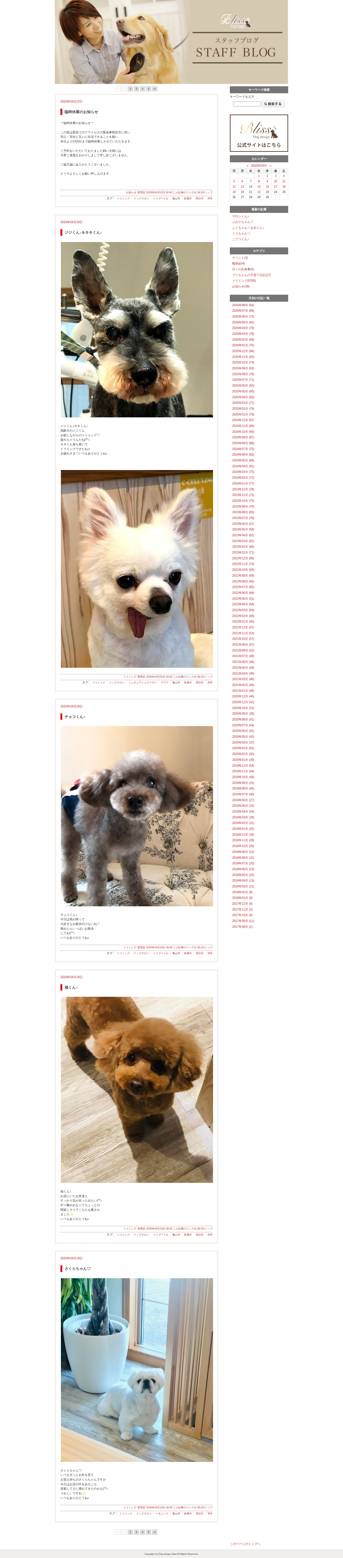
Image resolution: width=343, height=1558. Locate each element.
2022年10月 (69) (243, 569)
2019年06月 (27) (243, 800)
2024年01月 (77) (243, 483)
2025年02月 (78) (243, 408)
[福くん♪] (136, 1089)
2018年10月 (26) (243, 846)
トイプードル (160, 198)
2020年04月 (259, 165)
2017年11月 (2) (242, 909)
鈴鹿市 (188, 198)
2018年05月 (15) (243, 875)
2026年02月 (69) (243, 339)
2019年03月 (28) (243, 817)
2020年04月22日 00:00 (159, 192)
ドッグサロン (141, 198)
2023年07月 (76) (243, 518)
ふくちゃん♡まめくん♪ (248, 227)
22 (259, 192)
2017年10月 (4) (242, 915)
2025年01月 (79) (243, 414)
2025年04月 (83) (243, 397)
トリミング (123, 198)
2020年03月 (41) (243, 748)
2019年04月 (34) (243, 811)
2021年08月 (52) (243, 650)
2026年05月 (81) (243, 322)
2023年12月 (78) (243, 489)
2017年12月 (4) (242, 903)
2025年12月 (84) (243, 351)
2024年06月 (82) (243, 454)
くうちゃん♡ (241, 233)
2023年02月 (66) (243, 546)
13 (242, 186)
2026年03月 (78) (243, 334)
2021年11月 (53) (243, 633)
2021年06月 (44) (243, 662)
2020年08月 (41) (243, 719)
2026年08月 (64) (243, 305)
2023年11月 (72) (243, 495)
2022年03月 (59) (243, 610)
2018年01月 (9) (242, 898)
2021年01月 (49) (243, 690)
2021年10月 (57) (243, 639)
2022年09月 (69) (243, 575)
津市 (210, 198)
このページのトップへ (245, 1544)
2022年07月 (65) (243, 587)
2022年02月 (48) (243, 616)
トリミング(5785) (244, 280)
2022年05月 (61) (243, 598)
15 (259, 186)
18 (284, 186)
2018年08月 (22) (243, 857)
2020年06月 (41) (243, 731)
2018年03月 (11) (243, 886)
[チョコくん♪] (136, 816)
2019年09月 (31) (243, 783)
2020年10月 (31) (243, 708)
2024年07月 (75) (243, 449)
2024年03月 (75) (243, 472)
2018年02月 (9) (242, 892)
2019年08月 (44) (243, 788)
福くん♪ (71, 987)
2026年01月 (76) (243, 345)
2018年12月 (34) (243, 834)
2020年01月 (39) (243, 760)
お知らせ (131, 192)
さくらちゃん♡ (78, 1269)
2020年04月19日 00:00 (159, 1228)
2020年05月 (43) (243, 736)
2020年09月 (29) (243, 713)
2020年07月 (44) (243, 725)
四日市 (199, 198)
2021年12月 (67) (243, 627)
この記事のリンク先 (184, 192)
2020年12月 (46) (243, 696)
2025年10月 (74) (243, 362)
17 (275, 186)
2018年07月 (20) (243, 863)
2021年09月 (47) (243, 644)
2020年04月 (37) (243, 742)
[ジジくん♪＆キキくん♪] (136, 330)
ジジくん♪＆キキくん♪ (83, 232)
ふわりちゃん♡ (242, 222)
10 (275, 181)
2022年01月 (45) (243, 621)
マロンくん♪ (240, 216)
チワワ (164, 682)
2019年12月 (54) (243, 765)
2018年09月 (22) (243, 852)
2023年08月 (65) (243, 512)
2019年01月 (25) (243, 829)
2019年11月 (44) (243, 771)
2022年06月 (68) (243, 593)
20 (242, 192)
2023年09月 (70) (243, 506)
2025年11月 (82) (243, 357)
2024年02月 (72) (243, 477)
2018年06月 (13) (243, 869)
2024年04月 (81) (243, 466)
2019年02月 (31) (243, 823)
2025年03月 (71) (243, 403)
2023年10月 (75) (243, 500)
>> (154, 88)
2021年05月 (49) (243, 667)
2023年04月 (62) (243, 535)
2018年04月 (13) (243, 880)
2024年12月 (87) (243, 420)
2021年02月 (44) (243, 685)
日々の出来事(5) (243, 269)
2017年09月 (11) (243, 921)
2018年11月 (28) (243, 840)
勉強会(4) (238, 263)
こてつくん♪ (240, 239)
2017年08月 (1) (242, 926)
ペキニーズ (162, 1513)
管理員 (141, 192)
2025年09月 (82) (243, 368)
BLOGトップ (205, 192)
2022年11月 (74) (243, 564)
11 (283, 181)
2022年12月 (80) (243, 558)
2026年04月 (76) (243, 328)
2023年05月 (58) (243, 529)
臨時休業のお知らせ (81, 112)
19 (234, 192)
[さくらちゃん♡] (136, 1370)
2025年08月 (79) (243, 374)
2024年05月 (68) (243, 460)
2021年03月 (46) (243, 679)
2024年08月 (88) (243, 443)
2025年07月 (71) (243, 379)
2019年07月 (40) (243, 794)
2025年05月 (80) (243, 391)
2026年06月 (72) (243, 316)
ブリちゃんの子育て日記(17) (251, 275)
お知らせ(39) (240, 286)
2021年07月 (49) (243, 656)
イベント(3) (240, 258)
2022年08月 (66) (243, 581)
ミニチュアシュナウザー (143, 682)
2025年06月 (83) (243, 385)
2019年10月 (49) (243, 777)
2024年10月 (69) (243, 431)
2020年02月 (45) (243, 754)
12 (234, 186)
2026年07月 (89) (243, 310)
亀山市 (176, 198)
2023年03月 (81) (243, 541)
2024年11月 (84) (243, 426)
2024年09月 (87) (243, 437)
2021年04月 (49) (243, 673)
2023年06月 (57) (243, 524)
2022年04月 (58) (243, 604)
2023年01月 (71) (243, 552)
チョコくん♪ (75, 717)
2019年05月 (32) (243, 805)
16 (267, 186)
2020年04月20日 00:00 (159, 676)
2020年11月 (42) (243, 702)
